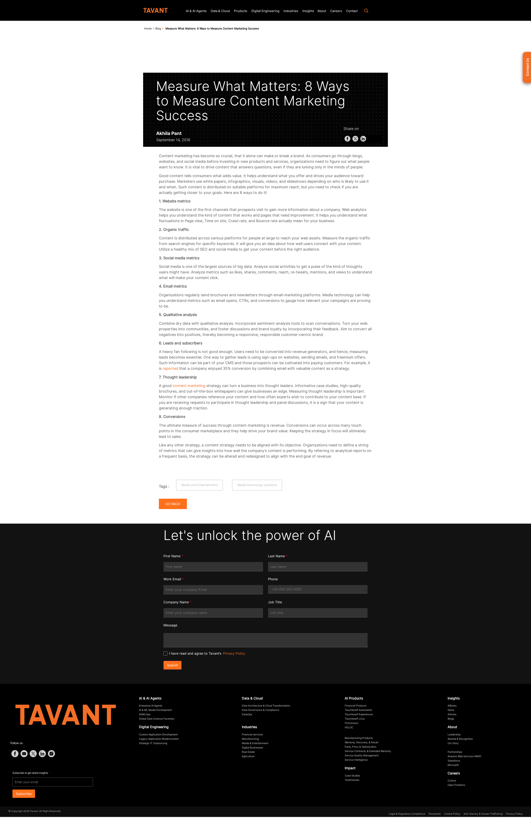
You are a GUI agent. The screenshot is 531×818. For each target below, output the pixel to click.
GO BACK (173, 504)
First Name (173, 556)
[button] (364, 11)
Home (148, 28)
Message (170, 625)
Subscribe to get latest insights (30, 772)
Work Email (173, 579)
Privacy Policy (234, 653)
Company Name (177, 602)
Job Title (275, 602)
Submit (172, 665)
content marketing (189, 385)
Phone (273, 579)
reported (170, 368)
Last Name (277, 556)
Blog (158, 28)
